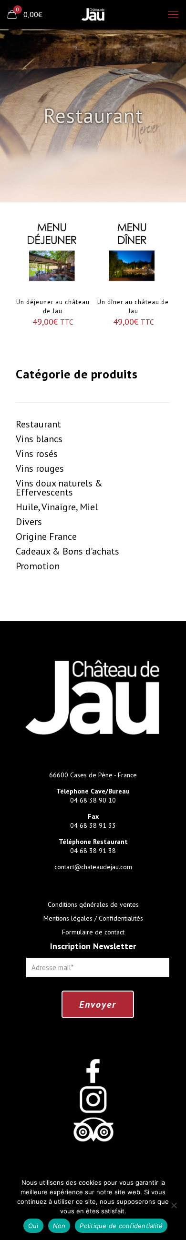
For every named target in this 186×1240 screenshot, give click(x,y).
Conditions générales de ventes (93, 904)
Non (59, 1226)
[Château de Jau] (93, 14)
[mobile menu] (173, 14)
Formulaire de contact (93, 932)
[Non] (174, 1205)
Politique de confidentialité (121, 1226)
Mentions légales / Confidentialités (93, 918)
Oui (33, 1226)
